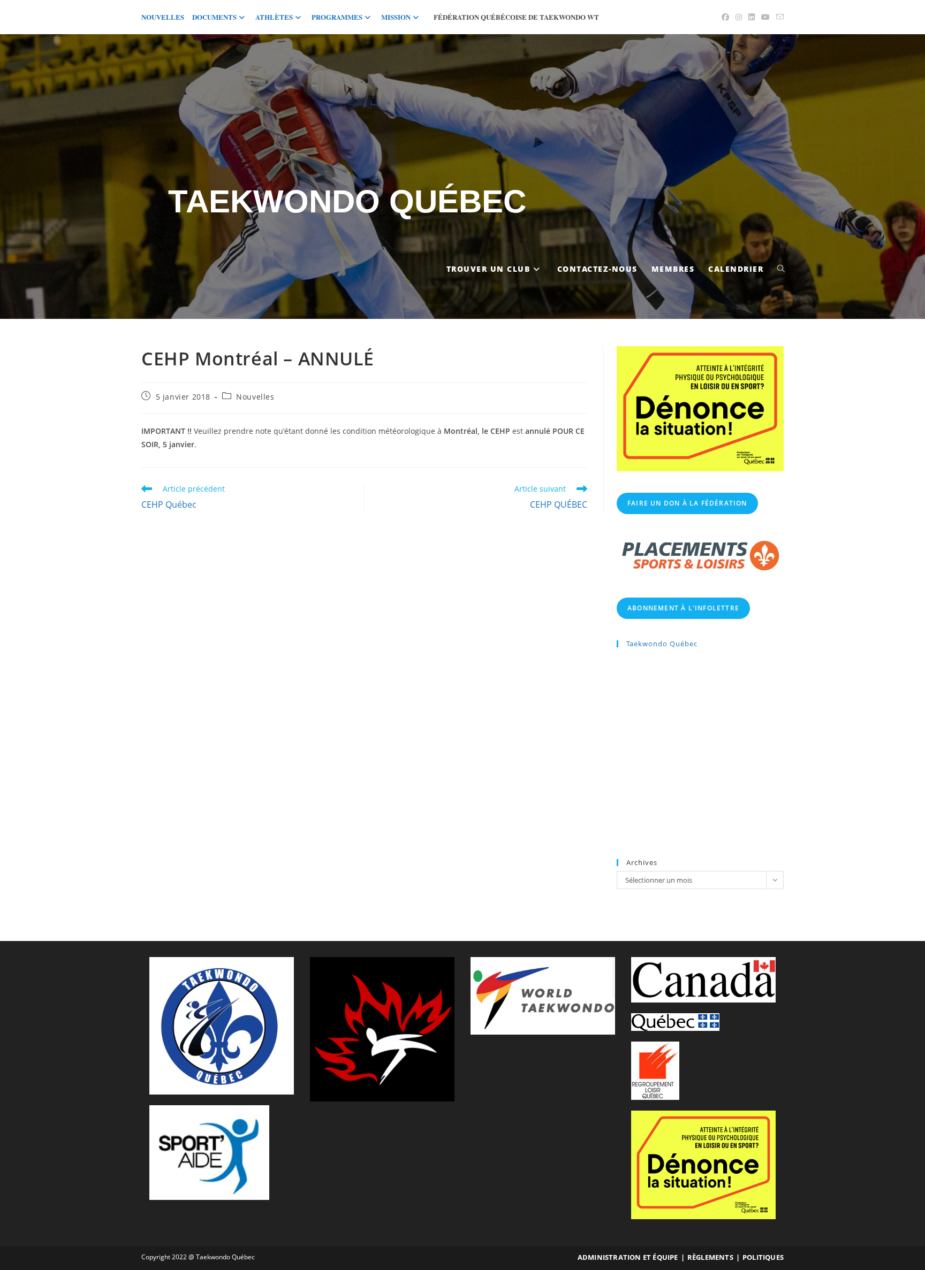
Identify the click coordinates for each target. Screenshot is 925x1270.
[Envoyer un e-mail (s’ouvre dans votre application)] (778, 17)
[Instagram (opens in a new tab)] (738, 17)
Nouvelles (162, 17)
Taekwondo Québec (347, 201)
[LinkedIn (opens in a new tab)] (751, 17)
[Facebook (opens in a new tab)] (725, 17)
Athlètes (274, 17)
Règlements (710, 1257)
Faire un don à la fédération (687, 503)
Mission (396, 17)
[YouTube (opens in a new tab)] (765, 17)
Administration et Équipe (628, 1257)
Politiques (763, 1257)
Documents (214, 17)
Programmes (337, 17)
